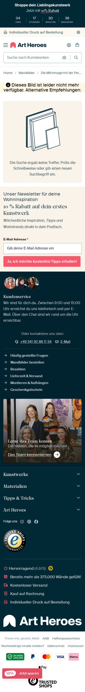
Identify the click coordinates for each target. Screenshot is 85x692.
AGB (46, 638)
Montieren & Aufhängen (29, 383)
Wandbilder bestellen (27, 362)
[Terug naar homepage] (28, 45)
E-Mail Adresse (15, 239)
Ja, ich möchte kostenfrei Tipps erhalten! (42, 261)
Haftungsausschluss (66, 638)
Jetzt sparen (22, 673)
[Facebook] (36, 522)
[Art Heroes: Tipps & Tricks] (79, 498)
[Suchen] (76, 57)
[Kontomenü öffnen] (69, 45)
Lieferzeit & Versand (26, 376)
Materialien (15, 486)
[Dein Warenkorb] (77, 45)
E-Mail (65, 341)
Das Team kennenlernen (29, 454)
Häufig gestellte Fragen (29, 355)
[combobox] (32, 57)
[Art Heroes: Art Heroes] (79, 510)
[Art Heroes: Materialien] (79, 486)
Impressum (76, 646)
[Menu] (5, 45)
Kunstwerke (15, 474)
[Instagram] (21, 522)
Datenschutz (55, 646)
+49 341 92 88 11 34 (35, 341)
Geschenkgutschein (26, 389)
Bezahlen (17, 369)
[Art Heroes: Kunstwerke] (79, 474)
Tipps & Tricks (18, 498)
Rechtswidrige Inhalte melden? (22, 646)
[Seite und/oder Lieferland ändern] (78, 32)
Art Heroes (14, 509)
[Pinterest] (29, 522)
